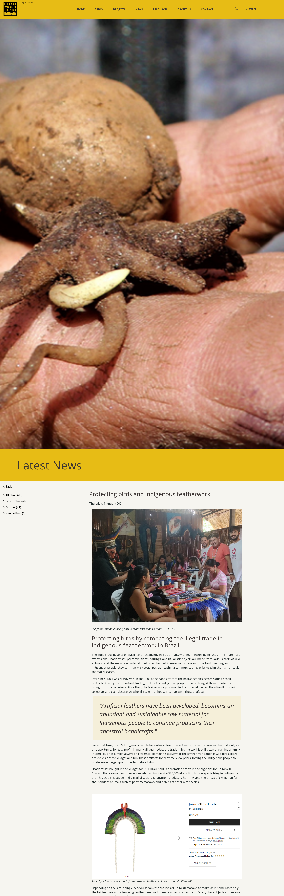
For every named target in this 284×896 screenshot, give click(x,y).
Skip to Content (27, 3)
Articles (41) (13, 507)
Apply (99, 9)
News (139, 9)
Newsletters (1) (15, 513)
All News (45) (13, 495)
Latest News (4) (15, 501)
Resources (160, 9)
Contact (207, 9)
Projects (119, 9)
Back (8, 486)
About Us (184, 9)
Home (81, 9)
